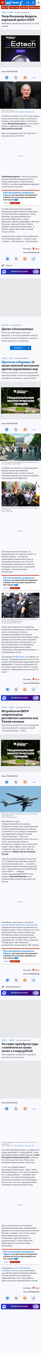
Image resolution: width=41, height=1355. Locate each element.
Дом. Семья (5, 325)
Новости (5, 7)
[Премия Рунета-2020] (21, 3)
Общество (6, 203)
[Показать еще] (34, 77)
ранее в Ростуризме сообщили (16, 1269)
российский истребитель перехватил (19, 924)
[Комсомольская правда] (12, 2)
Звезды (11, 12)
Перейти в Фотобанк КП (26, 112)
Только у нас (14, 7)
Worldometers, (19, 656)
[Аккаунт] (38, 2)
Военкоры (24, 7)
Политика (11, 707)
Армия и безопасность (13, 987)
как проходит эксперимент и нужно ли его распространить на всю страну (20, 196)
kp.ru (37, 249)
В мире (11, 358)
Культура (9, 265)
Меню (2, 2)
